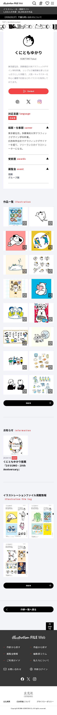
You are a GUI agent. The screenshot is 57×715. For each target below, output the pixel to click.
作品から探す (40, 647)
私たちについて (41, 660)
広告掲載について (23, 701)
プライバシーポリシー (45, 701)
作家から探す (13, 647)
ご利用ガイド (13, 660)
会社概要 (6, 701)
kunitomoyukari (14, 22)
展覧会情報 (12, 653)
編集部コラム (40, 653)
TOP (4, 22)
